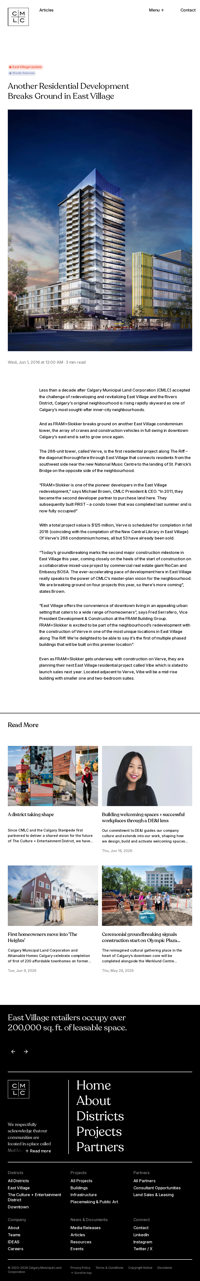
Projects (99, 1132)
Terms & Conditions (109, 1268)
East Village (19, 1187)
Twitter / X (142, 1248)
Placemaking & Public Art (94, 1201)
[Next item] (25, 1051)
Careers (15, 1248)
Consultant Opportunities (157, 1187)
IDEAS (14, 1241)
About (93, 1101)
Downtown (18, 1206)
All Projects (81, 1180)
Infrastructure (83, 1194)
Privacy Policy (80, 1268)
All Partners (144, 1180)
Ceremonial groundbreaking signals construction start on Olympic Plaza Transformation (139, 940)
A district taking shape (31, 814)
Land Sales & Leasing (153, 1194)
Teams (14, 1234)
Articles (77, 1234)
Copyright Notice (140, 1268)
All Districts (18, 1180)
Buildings (79, 1187)
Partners (100, 1148)
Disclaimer (164, 1268)
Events (76, 1248)
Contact (188, 10)
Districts (100, 1117)
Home (93, 1086)
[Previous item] (13, 1051)
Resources (80, 1241)
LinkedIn (141, 1234)
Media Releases (85, 1227)
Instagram (142, 1241)
